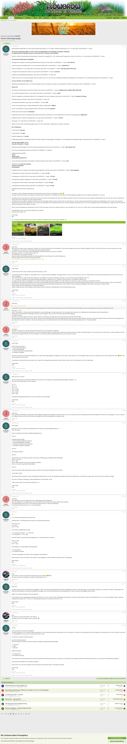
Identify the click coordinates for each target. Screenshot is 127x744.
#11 (124, 512)
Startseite (4, 18)
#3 (124, 266)
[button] (19, 17)
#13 (124, 584)
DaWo (6, 696)
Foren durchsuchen (12, 20)
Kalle (122, 704)
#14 (124, 612)
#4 (124, 301)
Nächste (7, 43)
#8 (124, 410)
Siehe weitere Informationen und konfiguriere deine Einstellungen (17, 741)
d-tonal (6, 691)
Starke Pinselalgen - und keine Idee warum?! (18, 708)
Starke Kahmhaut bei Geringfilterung (16, 685)
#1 (124, 46)
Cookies (16, 738)
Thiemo (121, 691)
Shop (35, 18)
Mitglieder (62, 18)
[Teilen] (123, 46)
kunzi (6, 705)
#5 (124, 326)
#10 (124, 496)
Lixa (122, 695)
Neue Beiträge (4, 20)
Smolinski (4, 40)
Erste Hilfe (25, 687)
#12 (124, 571)
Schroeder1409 (8, 700)
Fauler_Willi (7, 709)
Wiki (40, 18)
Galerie (54, 18)
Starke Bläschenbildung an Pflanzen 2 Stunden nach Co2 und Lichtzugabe (27, 690)
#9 (124, 423)
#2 (124, 244)
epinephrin (120, 686)
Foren (11, 18)
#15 (124, 625)
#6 (124, 340)
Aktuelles (46, 18)
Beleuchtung (17, 696)
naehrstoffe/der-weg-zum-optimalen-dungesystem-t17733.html (28, 259)
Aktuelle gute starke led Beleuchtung (16, 703)
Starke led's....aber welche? (13, 699)
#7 (124, 374)
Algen (18, 709)
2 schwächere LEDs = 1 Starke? (14, 694)
